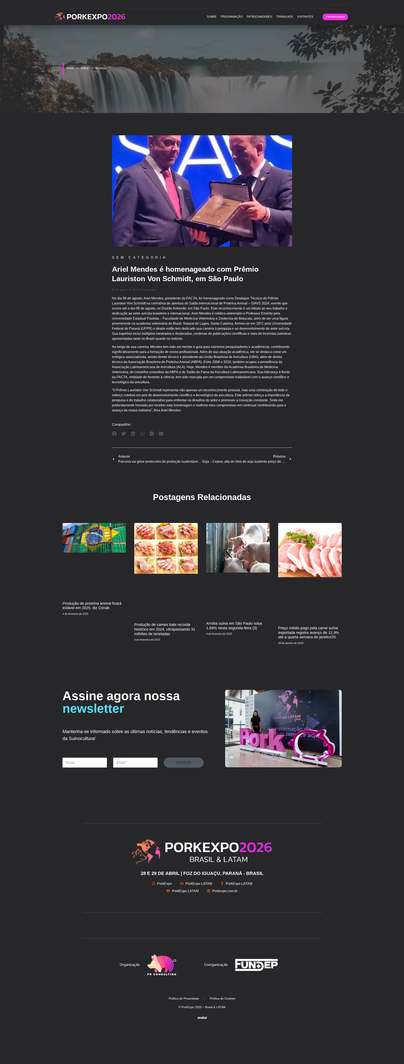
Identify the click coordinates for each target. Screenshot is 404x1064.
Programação (232, 16)
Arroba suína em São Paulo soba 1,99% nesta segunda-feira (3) (234, 625)
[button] (114, 433)
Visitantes (305, 16)
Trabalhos (284, 16)
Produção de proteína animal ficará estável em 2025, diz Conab (91, 605)
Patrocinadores (259, 16)
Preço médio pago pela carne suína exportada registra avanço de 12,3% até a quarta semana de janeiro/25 (308, 632)
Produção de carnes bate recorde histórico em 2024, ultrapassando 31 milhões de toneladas (164, 629)
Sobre (212, 16)
